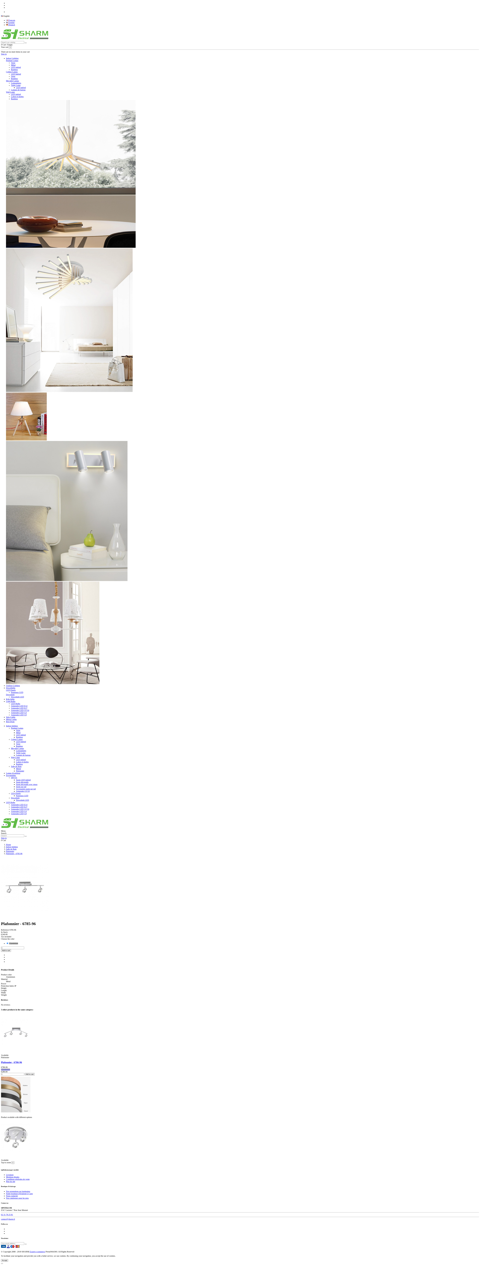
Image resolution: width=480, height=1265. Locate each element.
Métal (13, 65)
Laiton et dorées (17, 97)
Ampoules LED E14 (19, 706)
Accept (4, 1260)
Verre (13, 63)
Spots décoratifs (22, 782)
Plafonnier (20, 771)
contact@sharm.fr (8, 1219)
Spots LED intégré (23, 780)
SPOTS (14, 778)
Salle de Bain (16, 766)
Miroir (18, 769)
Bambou (14, 70)
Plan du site (10, 1181)
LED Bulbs (15, 704)
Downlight (10, 695)
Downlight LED (17, 697)
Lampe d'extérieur (13, 773)
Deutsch (11, 25)
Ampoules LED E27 (19, 708)
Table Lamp (15, 85)
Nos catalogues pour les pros (17, 1198)
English (11, 23)
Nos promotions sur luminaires (18, 1191)
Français (11, 20)
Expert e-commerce (37, 1252)
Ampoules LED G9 (19, 715)
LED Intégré (16, 74)
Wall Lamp (10, 92)
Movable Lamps (12, 81)
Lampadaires (16, 83)
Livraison (10, 1175)
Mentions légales (12, 1177)
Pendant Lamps (12, 61)
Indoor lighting (12, 726)
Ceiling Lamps (12, 72)
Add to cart (6, 950)
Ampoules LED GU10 (20, 710)
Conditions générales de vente (18, 1179)
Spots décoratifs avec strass (26, 784)
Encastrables (11, 775)
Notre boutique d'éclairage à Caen (19, 1194)
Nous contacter (12, 1196)
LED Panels (11, 690)
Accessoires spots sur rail (26, 789)
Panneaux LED (17, 692)
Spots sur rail (21, 787)
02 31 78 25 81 (7, 1215)
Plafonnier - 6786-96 (11, 1062)
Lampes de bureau (18, 90)
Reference (5, 930)
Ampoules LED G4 (19, 713)
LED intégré (16, 67)
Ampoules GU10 (23, 791)
